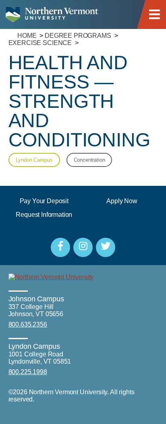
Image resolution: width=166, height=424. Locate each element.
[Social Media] (60, 247)
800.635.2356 (27, 324)
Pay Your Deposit (44, 201)
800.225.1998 (27, 371)
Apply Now (121, 201)
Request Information (44, 214)
